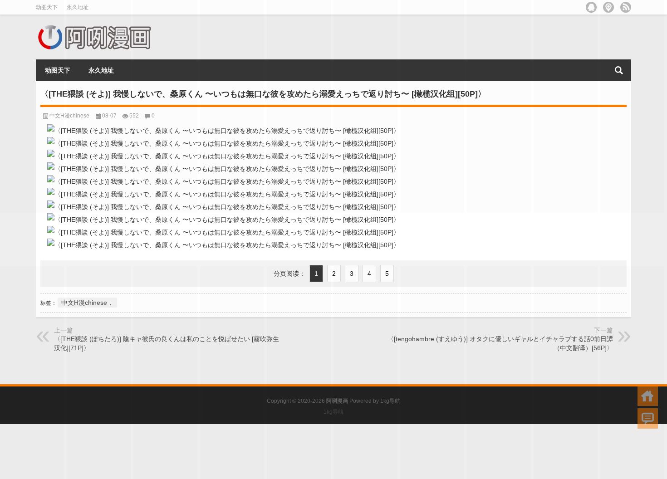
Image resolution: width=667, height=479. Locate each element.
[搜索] (619, 70)
